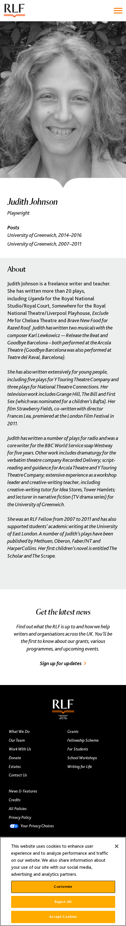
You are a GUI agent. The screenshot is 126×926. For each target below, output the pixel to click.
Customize (63, 886)
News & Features (23, 791)
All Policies (18, 808)
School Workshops (82, 757)
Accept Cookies (63, 916)
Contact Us (18, 775)
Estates (15, 766)
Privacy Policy (20, 817)
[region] (63, 881)
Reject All (63, 901)
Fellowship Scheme (83, 740)
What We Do (19, 731)
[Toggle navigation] (118, 10)
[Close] (116, 846)
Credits (15, 799)
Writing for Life (79, 766)
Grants (73, 731)
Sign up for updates (61, 663)
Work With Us (20, 749)
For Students (77, 749)
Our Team (17, 740)
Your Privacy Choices (37, 825)
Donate (15, 757)
